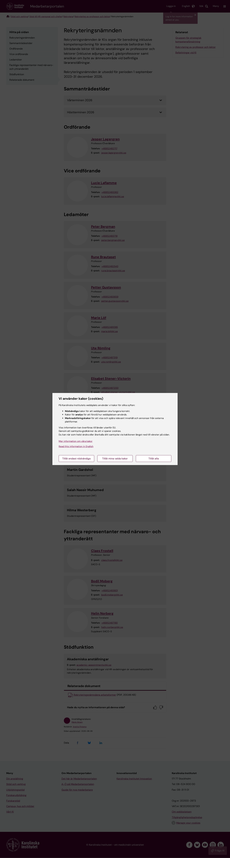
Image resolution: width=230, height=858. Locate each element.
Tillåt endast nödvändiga (76, 458)
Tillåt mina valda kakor (115, 458)
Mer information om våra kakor (75, 441)
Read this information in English (76, 446)
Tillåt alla (153, 458)
